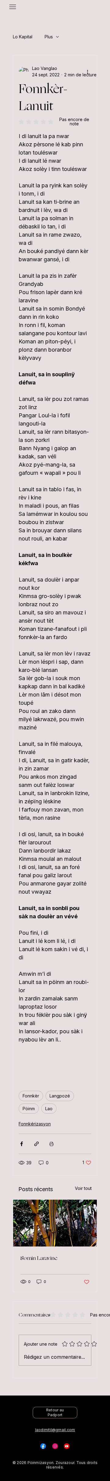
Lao (49, 1108)
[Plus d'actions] (87, 71)
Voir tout (83, 1188)
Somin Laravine (38, 1258)
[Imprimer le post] (51, 1144)
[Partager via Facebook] (21, 1144)
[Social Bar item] (43, 1446)
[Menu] (13, 6)
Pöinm (29, 1108)
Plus (49, 36)
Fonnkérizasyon (35, 1123)
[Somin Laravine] (55, 1223)
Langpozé (60, 1095)
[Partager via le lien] (36, 1144)
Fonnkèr (31, 1095)
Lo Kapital (22, 36)
